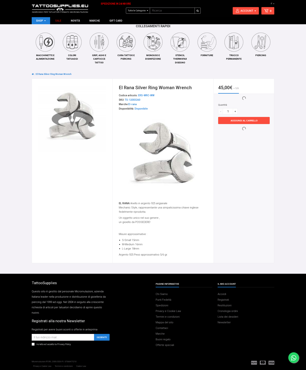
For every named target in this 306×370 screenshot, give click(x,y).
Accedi (222, 294)
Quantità (222, 105)
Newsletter (224, 322)
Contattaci (162, 328)
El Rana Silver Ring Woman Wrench (53, 74)
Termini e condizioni (168, 317)
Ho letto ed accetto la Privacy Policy (53, 344)
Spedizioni (162, 305)
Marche (160, 333)
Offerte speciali (165, 345)
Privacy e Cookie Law (168, 311)
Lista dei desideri (228, 317)
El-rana (132, 104)
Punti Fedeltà (163, 300)
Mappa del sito (164, 322)
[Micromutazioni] (60, 8)
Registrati (223, 300)
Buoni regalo (163, 339)
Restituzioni (224, 305)
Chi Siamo (162, 294)
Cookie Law (81, 366)
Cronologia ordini (228, 311)
